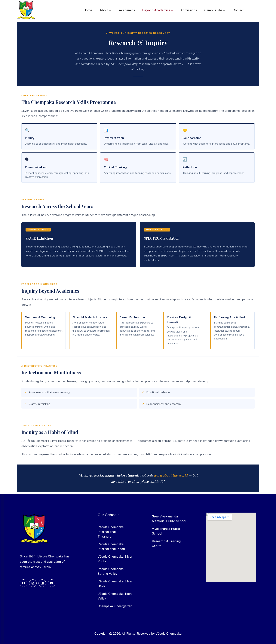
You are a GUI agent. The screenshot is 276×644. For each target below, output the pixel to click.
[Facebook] (23, 583)
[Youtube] (51, 583)
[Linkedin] (42, 583)
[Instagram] (33, 583)
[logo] (26, 10)
